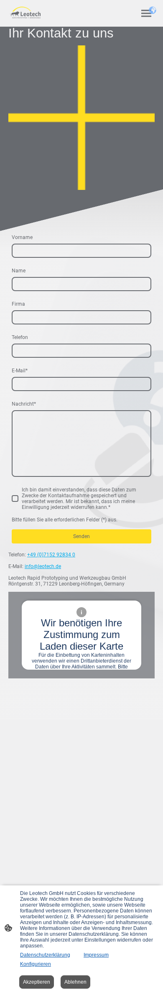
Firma (18, 304)
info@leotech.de (43, 566)
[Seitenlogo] (25, 12)
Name (18, 271)
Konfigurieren (35, 964)
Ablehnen (75, 982)
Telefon (20, 337)
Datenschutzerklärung (45, 955)
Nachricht (24, 404)
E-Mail (20, 371)
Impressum (96, 955)
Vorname (22, 237)
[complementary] (152, 10)
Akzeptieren (36, 982)
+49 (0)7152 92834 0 (51, 555)
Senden (81, 536)
